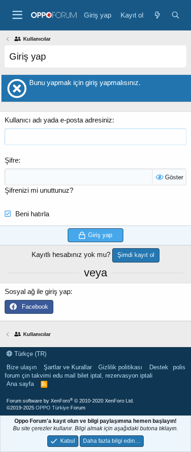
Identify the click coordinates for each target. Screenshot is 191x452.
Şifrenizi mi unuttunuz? (39, 190)
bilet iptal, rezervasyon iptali (115, 375)
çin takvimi (36, 375)
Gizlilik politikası (120, 367)
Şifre (12, 160)
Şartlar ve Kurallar (68, 367)
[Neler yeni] (157, 15)
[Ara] (175, 15)
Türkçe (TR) (29, 353)
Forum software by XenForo (70, 400)
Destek (158, 367)
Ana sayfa (20, 383)
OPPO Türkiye (52, 407)
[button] (17, 15)
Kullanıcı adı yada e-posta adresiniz (58, 120)
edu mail (64, 375)
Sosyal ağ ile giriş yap (37, 291)
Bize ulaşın (21, 367)
